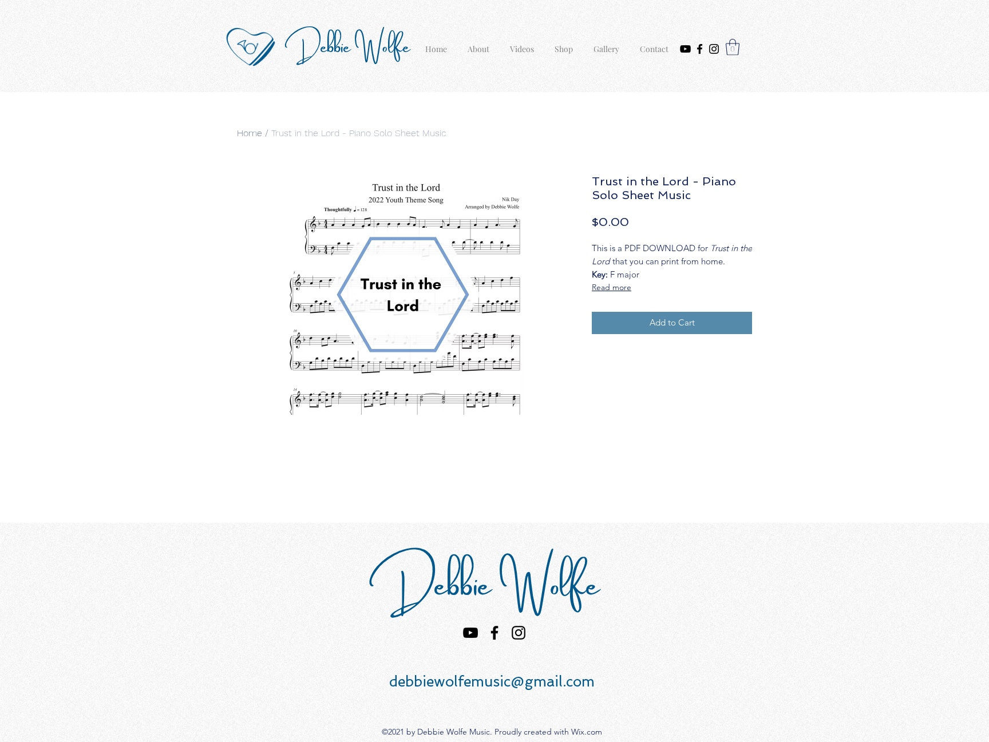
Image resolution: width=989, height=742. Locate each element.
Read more (611, 287)
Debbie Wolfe (351, 44)
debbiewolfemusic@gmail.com (492, 681)
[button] (732, 47)
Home (249, 133)
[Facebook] (699, 48)
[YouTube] (685, 48)
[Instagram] (714, 48)
